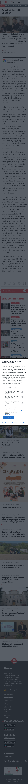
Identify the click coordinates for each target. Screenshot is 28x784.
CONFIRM (8, 417)
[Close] (25, 361)
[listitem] (14, 388)
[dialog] (14, 392)
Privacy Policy (22, 422)
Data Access (14, 422)
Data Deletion (5, 422)
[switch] (22, 392)
